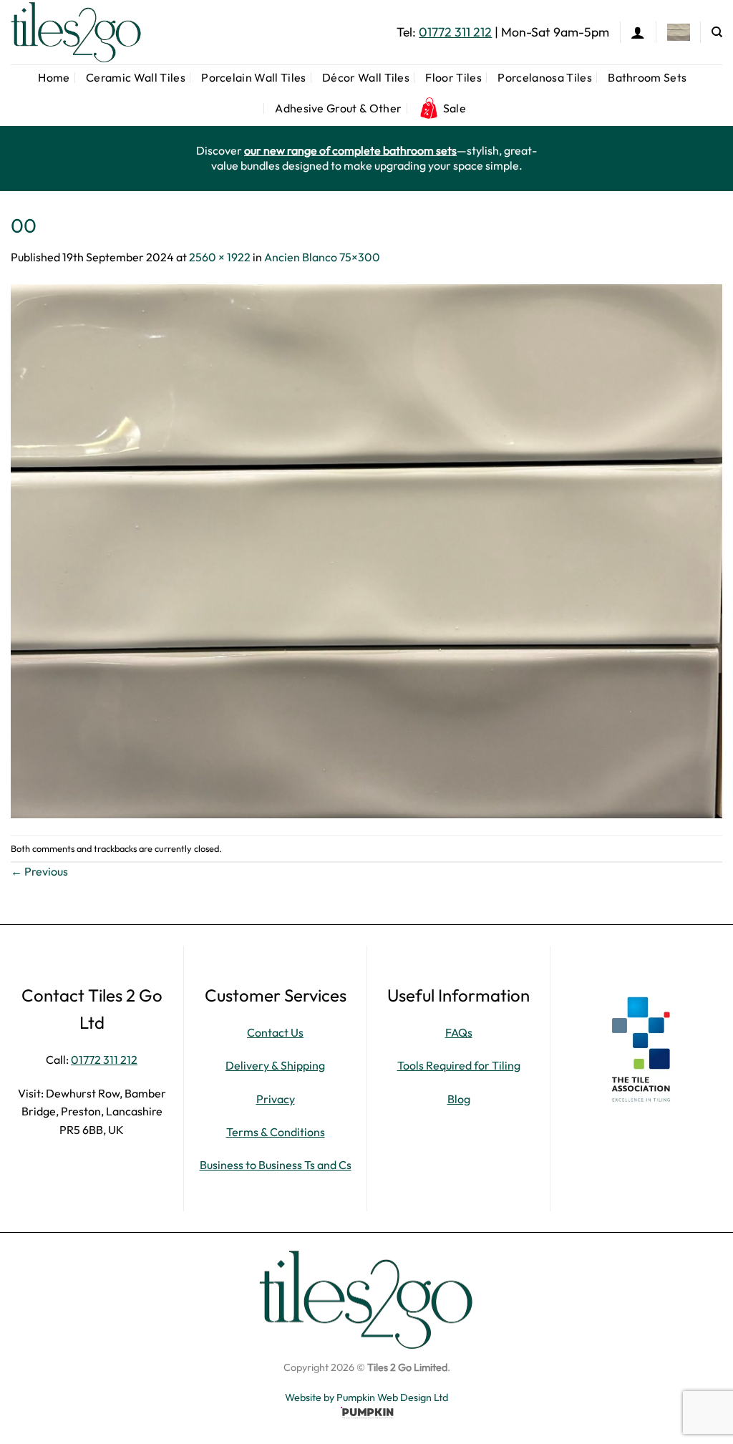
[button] (638, 32)
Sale (454, 108)
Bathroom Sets (647, 77)
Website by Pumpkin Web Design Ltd (366, 1397)
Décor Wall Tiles (365, 77)
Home (53, 77)
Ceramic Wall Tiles (135, 77)
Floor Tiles (453, 77)
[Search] (717, 32)
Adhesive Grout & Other (338, 108)
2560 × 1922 (220, 257)
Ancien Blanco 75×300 (322, 257)
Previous (39, 871)
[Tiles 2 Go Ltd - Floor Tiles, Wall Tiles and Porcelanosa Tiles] (82, 32)
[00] (366, 550)
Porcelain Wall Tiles (253, 77)
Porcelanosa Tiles (544, 77)
